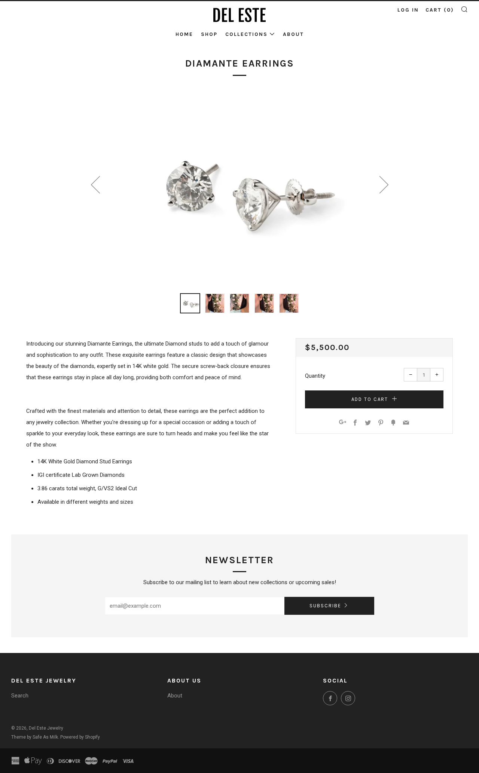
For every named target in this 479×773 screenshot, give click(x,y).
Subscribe (325, 605)
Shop (209, 34)
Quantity (315, 375)
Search (19, 695)
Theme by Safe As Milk (34, 737)
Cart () (439, 10)
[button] (190, 303)
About (293, 34)
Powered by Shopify (80, 737)
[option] (239, 188)
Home (184, 34)
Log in (408, 10)
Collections (246, 34)
